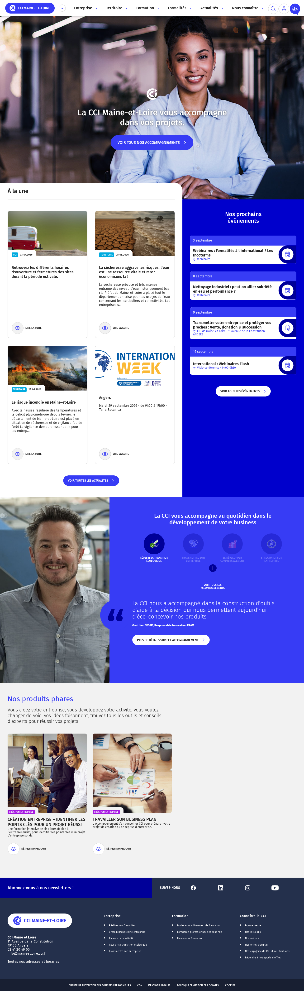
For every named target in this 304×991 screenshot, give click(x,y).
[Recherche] (273, 9)
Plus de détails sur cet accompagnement (167, 641)
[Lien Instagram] (255, 888)
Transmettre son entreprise (125, 951)
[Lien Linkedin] (228, 888)
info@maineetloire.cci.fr (27, 954)
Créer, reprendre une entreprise (127, 932)
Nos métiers (252, 938)
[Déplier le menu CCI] (62, 8)
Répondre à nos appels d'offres (263, 957)
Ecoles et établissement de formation (199, 925)
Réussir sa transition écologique (128, 944)
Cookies (230, 985)
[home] (30, 7)
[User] (284, 9)
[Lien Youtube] (282, 888)
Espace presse (253, 925)
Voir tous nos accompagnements (149, 145)
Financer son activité (121, 938)
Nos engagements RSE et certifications (267, 951)
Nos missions (253, 932)
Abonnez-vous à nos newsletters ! (40, 887)
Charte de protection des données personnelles (100, 985)
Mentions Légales (159, 985)
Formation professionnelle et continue (199, 932)
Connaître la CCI (253, 916)
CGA (139, 985)
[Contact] (295, 9)
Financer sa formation (190, 938)
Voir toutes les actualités (87, 482)
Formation (180, 916)
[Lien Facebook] (201, 888)
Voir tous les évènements (240, 392)
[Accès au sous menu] (96, 8)
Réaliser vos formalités (122, 925)
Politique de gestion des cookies (198, 985)
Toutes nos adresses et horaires (34, 962)
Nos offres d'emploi (256, 944)
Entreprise (112, 916)
